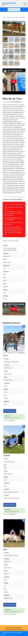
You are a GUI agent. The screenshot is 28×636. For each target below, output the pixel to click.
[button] (22, 23)
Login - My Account (14, 9)
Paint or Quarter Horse (12, 17)
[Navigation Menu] (25, 3)
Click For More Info (10, 411)
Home (4, 17)
